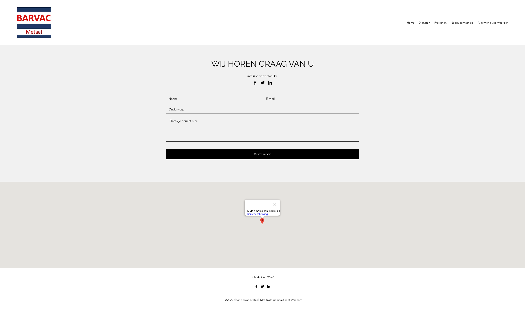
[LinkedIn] (270, 82)
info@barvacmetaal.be (262, 76)
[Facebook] (255, 82)
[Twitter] (262, 82)
